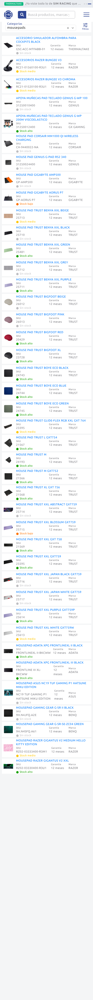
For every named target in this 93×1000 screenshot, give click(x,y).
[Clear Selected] (68, 28)
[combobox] (41, 29)
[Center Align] (22, 15)
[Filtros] (85, 25)
